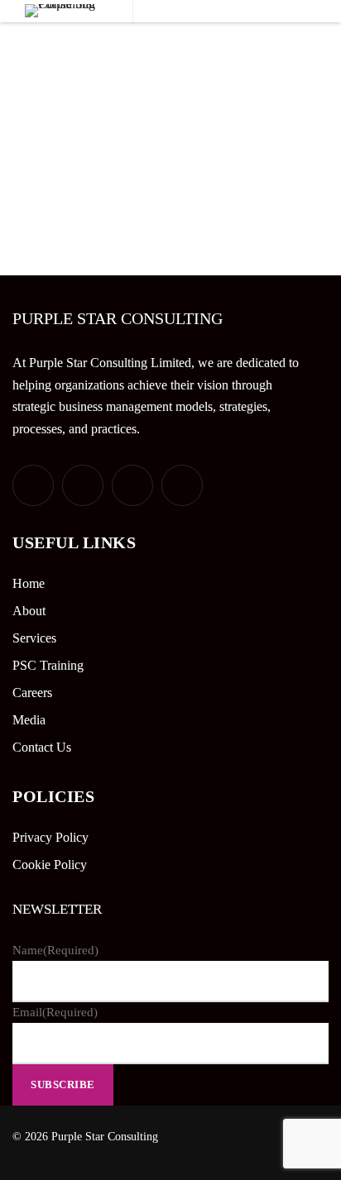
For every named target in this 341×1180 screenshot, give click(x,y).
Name (55, 950)
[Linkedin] (132, 485)
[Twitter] (33, 485)
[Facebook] (82, 485)
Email (55, 1012)
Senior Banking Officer (103, 89)
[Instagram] (182, 485)
